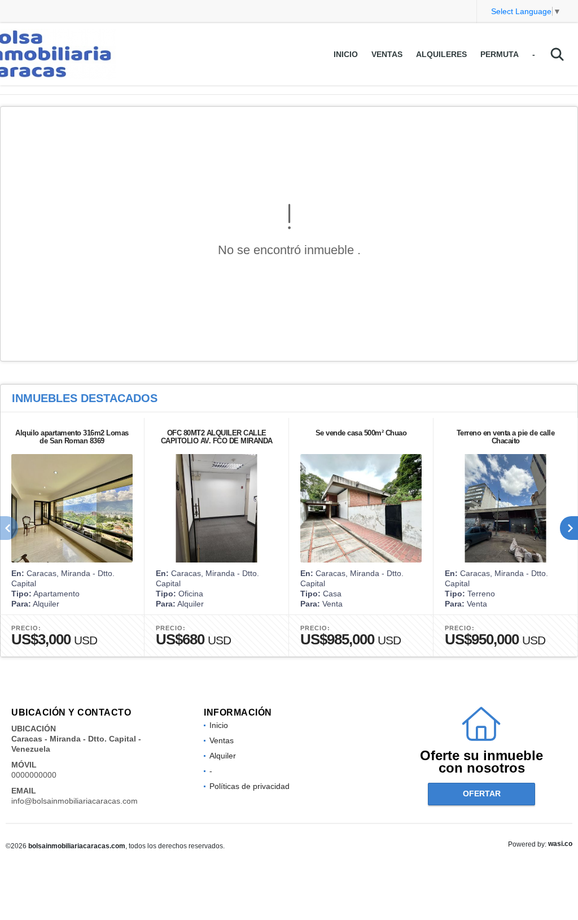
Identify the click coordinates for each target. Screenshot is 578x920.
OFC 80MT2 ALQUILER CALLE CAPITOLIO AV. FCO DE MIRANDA (217, 437)
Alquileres (441, 54)
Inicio (346, 54)
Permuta (499, 54)
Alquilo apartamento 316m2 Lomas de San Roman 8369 (72, 437)
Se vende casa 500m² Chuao (361, 433)
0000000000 (33, 774)
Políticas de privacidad (249, 786)
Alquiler (222, 755)
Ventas (386, 54)
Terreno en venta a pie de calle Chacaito (506, 437)
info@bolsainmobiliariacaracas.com (74, 800)
